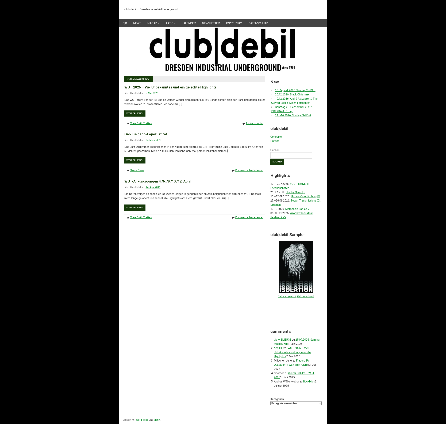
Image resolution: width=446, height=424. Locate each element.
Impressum (234, 23)
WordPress (142, 419)
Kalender (189, 23)
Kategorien (277, 399)
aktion (170, 23)
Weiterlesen (135, 113)
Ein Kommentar (254, 123)
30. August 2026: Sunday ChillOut (295, 90)
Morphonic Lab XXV (297, 209)
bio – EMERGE (282, 339)
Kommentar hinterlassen (249, 170)
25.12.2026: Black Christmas (292, 94)
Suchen (274, 150)
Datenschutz (258, 23)
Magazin (153, 23)
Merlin (157, 419)
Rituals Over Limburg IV (305, 196)
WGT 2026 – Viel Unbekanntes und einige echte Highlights (170, 87)
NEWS (137, 23)
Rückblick (309, 381)
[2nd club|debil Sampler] (296, 292)
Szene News (137, 170)
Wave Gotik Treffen (141, 123)
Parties (274, 141)
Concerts (276, 136)
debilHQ (279, 348)
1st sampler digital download (296, 296)
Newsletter (211, 23)
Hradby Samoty (295, 192)
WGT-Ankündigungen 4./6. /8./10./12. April (157, 181)
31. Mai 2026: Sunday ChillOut (293, 115)
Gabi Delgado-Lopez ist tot (145, 134)
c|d (124, 23)
